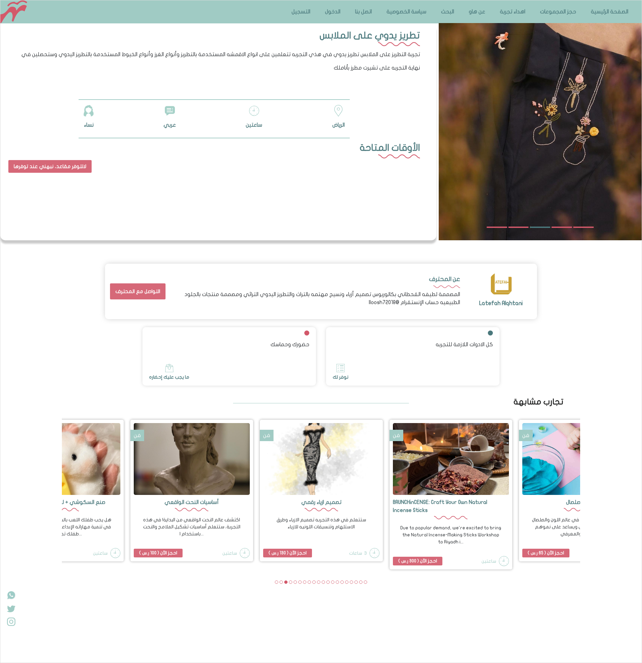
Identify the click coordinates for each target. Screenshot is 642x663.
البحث (447, 11)
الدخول (332, 11)
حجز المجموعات (558, 11)
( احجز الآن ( (158, 552)
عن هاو (477, 11)
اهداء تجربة (512, 11)
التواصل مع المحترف (137, 291)
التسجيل (301, 11)
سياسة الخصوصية (406, 11)
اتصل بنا (363, 11)
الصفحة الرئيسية (609, 11)
